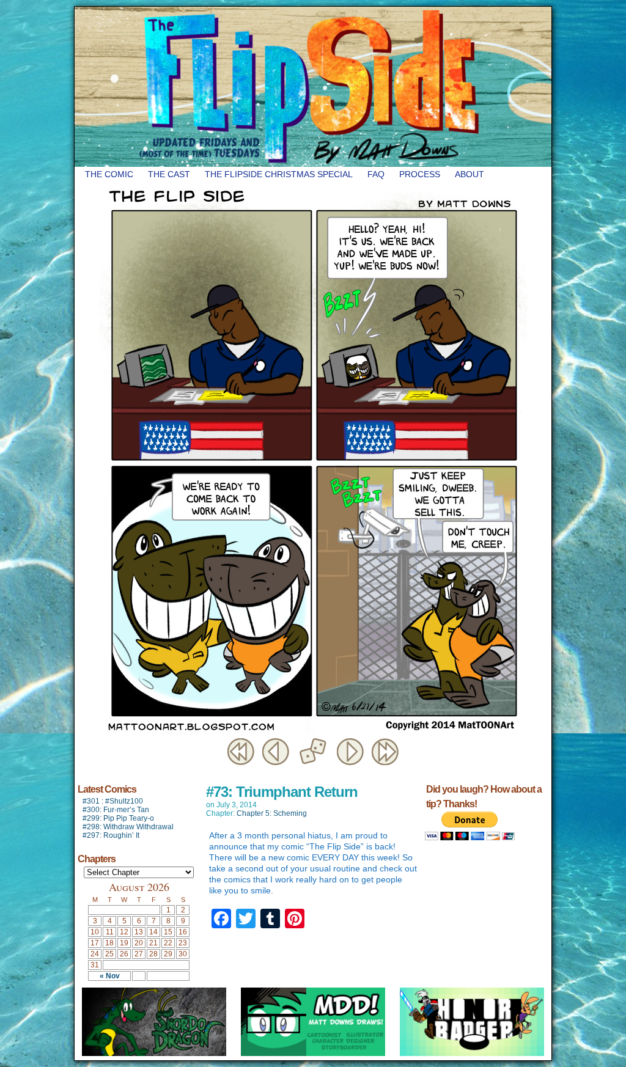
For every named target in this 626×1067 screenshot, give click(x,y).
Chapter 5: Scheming (272, 813)
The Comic (109, 174)
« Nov (110, 976)
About (469, 174)
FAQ (376, 174)
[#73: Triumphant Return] (313, 733)
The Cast (169, 174)
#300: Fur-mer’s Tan (116, 809)
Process (419, 174)
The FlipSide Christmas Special (279, 174)
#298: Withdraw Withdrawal (128, 827)
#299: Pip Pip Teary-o (118, 818)
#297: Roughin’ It (111, 835)
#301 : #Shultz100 (113, 801)
